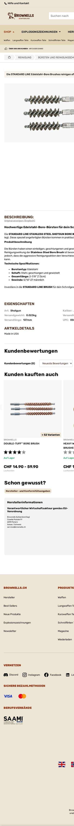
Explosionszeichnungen (39, 31)
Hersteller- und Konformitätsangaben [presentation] (28, 491)
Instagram (34, 674)
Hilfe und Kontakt (18, 3)
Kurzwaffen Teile (38, 40)
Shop (7, 31)
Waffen (7, 40)
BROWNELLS (10, 439)
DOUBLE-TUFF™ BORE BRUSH (21, 443)
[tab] (28, 491)
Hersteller (9, 597)
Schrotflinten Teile (56, 40)
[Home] (8, 57)
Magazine (63, 631)
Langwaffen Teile (20, 40)
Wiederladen (65, 639)
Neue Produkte (12, 614)
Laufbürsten (9, 471)
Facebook (55, 674)
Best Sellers (10, 605)
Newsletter (10, 631)
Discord (13, 674)
